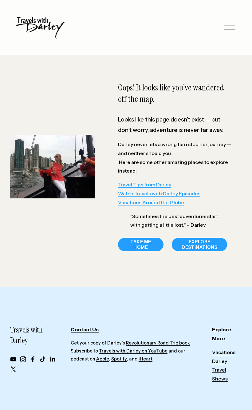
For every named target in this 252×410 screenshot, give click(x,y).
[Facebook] (33, 359)
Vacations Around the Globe (151, 202)
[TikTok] (43, 359)
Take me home (140, 244)
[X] (13, 369)
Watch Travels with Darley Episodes (159, 193)
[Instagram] (23, 359)
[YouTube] (13, 359)
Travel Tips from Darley (144, 184)
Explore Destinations (199, 244)
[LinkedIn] (52, 359)
